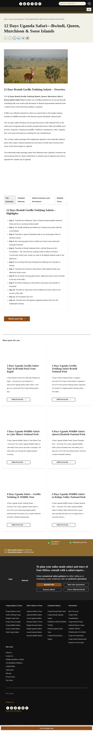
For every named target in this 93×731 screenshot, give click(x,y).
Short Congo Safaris (12, 632)
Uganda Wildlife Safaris (34, 615)
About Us (9, 652)
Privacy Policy (10, 677)
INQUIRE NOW (49, 584)
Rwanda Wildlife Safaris (34, 635)
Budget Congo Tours (12, 618)
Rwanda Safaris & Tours (34, 622)
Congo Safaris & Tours (13, 611)
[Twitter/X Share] (14, 38)
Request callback (49, 589)
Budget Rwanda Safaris (34, 625)
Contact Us (9, 656)
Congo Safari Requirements (77, 639)
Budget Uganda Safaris (34, 628)
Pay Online (9, 680)
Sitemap (8, 673)
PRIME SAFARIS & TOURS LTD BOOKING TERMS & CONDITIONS (15, 663)
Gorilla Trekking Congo (13, 615)
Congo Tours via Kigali (13, 622)
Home (5, 19)
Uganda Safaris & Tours (34, 611)
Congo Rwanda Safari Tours (57, 611)
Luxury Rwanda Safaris (34, 632)
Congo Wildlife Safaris (13, 625)
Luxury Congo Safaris (13, 628)
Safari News (10, 670)
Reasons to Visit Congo (76, 642)
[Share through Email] (23, 38)
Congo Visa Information (76, 635)
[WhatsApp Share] (5, 38)
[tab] (10, 199)
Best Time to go (73, 611)
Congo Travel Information (16, 19)
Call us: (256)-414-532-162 (76, 589)
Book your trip (15, 319)
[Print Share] (27, 38)
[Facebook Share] (10, 38)
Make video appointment (76, 584)
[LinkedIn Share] (19, 38)
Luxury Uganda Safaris (34, 618)
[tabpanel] (35, 257)
